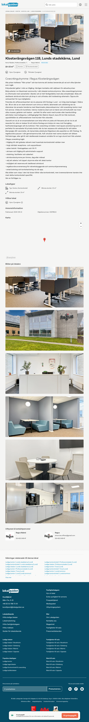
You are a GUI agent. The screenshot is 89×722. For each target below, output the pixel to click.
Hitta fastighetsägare (11, 624)
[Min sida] (80, 4)
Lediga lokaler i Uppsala (11, 652)
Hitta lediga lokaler (10, 617)
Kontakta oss (51, 621)
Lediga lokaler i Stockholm (12, 643)
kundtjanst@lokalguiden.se (13, 607)
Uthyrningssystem (53, 607)
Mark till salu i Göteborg (54, 664)
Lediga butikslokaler (9, 670)
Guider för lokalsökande (12, 631)
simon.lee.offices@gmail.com (65, 535)
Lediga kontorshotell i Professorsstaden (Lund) (60, 562)
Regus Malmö (21, 533)
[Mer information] (22, 202)
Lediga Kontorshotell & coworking (14, 667)
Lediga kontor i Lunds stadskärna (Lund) (19, 562)
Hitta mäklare (8, 628)
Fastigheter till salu (53, 628)
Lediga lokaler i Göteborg (11, 646)
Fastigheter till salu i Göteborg (56, 646)
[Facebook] (76, 689)
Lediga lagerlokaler (9, 664)
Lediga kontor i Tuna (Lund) (53, 567)
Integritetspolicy (37, 701)
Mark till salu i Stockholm (54, 661)
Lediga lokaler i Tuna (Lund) (14, 571)
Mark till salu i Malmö (53, 667)
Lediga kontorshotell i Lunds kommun (57, 573)
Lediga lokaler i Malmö (10, 648)
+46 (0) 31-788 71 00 (10, 604)
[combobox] (62, 4)
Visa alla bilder (15, 51)
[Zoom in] (80, 223)
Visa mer (8, 577)
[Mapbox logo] (11, 257)
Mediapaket (51, 604)
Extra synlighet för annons (56, 597)
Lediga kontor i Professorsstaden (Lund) (19, 569)
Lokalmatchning (9, 621)
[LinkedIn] (70, 689)
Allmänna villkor (25, 701)
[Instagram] (82, 689)
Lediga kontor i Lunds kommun (54, 571)
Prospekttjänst (52, 600)
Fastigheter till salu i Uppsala (56, 652)
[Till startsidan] (10, 4)
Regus (57, 533)
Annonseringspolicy (62, 701)
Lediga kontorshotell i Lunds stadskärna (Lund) (21, 564)
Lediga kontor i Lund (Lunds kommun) (18, 573)
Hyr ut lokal (50, 593)
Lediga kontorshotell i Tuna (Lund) (56, 569)
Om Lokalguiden (52, 617)
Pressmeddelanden (54, 631)
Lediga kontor (7, 661)
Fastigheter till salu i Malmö (55, 648)
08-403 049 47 (21, 538)
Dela (79, 17)
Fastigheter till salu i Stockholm (57, 643)
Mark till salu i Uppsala (54, 670)
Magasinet (50, 624)
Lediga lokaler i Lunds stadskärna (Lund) (19, 567)
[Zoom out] (80, 226)
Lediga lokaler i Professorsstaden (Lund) (58, 564)
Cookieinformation (49, 701)
